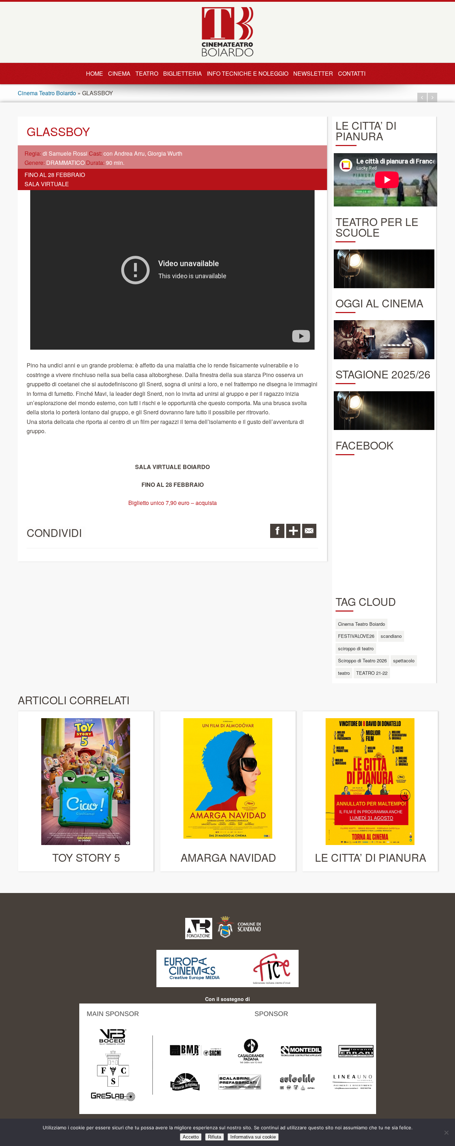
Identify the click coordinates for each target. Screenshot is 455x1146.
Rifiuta (214, 1137)
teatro (344, 672)
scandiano (391, 636)
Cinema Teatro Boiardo (47, 93)
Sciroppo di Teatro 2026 (362, 660)
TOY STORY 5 (86, 857)
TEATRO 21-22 (371, 672)
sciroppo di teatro (356, 648)
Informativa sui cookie (253, 1137)
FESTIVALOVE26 (356, 636)
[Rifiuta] (446, 1132)
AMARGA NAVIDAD (228, 857)
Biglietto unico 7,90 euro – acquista (172, 503)
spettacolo (403, 660)
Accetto (191, 1137)
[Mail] (309, 531)
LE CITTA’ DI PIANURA (370, 857)
